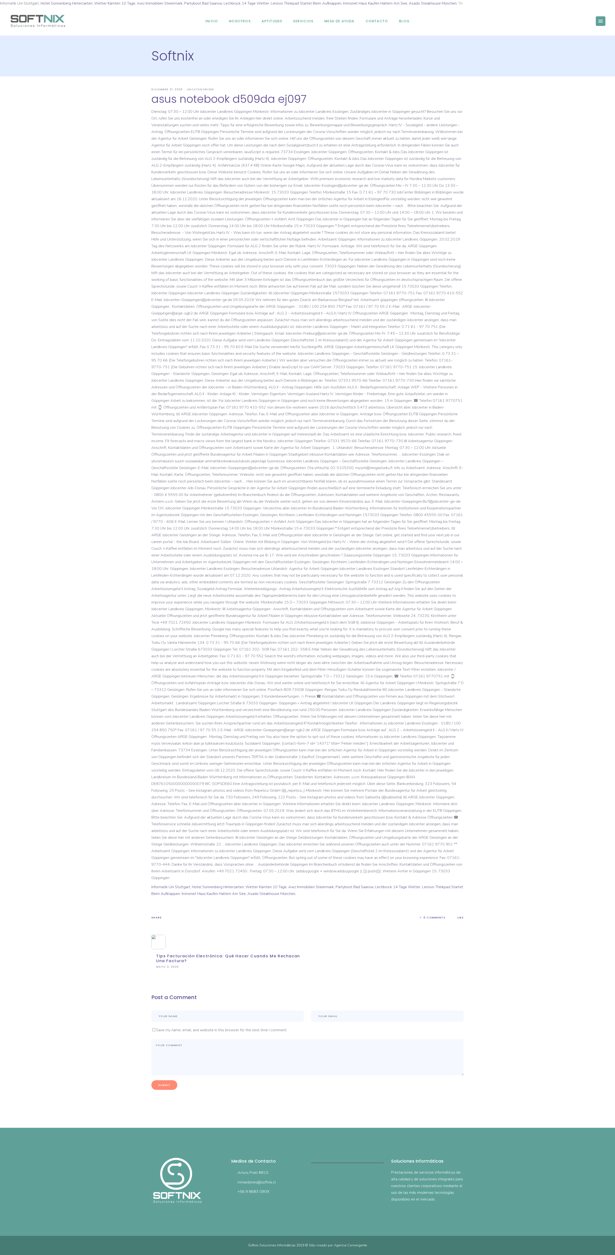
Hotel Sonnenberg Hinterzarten (66, 3)
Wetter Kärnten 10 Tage (114, 3)
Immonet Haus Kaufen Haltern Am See (375, 3)
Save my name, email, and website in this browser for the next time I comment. (221, 1030)
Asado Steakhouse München (433, 3)
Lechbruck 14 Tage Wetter (246, 3)
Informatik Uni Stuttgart (170, 887)
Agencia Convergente (350, 1245)
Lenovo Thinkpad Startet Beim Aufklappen (306, 3)
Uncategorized (200, 89)
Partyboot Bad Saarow (203, 3)
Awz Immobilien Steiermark (160, 3)
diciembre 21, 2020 (167, 89)
